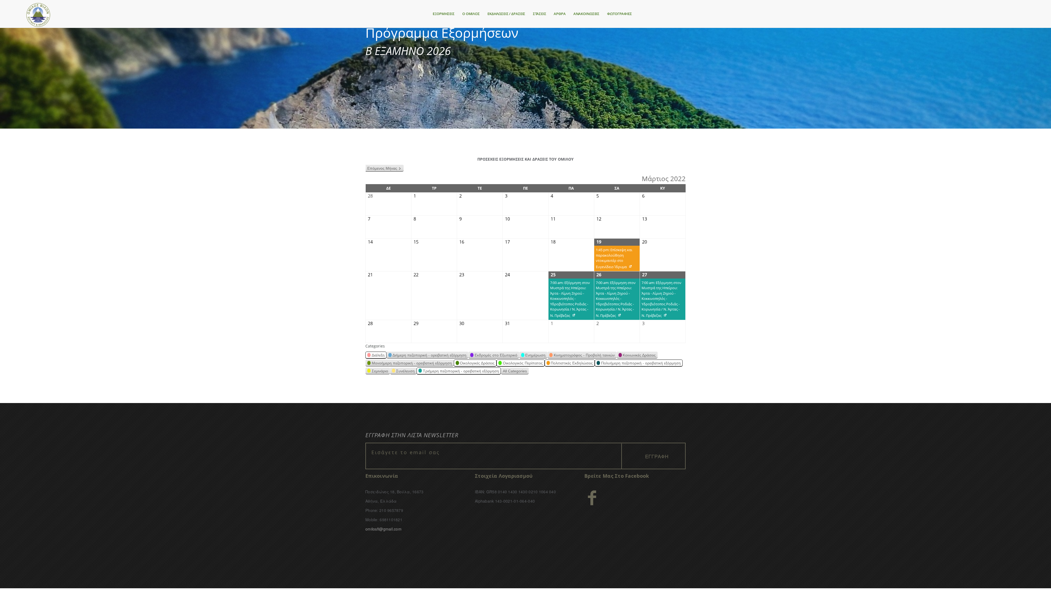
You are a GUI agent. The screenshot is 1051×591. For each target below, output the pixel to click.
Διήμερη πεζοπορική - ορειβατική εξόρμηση (429, 355)
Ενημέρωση (535, 355)
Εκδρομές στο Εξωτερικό (496, 355)
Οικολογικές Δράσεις (477, 363)
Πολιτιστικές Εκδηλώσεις (572, 363)
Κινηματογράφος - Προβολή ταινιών (584, 355)
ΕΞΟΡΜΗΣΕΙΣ (444, 13)
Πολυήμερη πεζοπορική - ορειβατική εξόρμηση (641, 363)
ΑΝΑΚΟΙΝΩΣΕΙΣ (586, 13)
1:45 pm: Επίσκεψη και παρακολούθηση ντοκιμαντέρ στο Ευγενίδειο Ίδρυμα (613, 259)
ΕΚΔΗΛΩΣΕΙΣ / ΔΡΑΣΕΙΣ (506, 13)
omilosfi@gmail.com (383, 529)
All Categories (515, 371)
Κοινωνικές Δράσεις (639, 355)
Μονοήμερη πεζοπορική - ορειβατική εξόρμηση (412, 363)
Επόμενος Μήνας (382, 168)
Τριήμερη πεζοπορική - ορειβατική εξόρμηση (461, 371)
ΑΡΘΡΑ (559, 13)
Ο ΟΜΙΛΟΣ (471, 13)
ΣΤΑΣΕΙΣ (539, 13)
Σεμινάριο (380, 371)
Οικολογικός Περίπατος (523, 363)
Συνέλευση (405, 371)
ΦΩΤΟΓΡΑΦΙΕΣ (619, 13)
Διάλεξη (378, 355)
